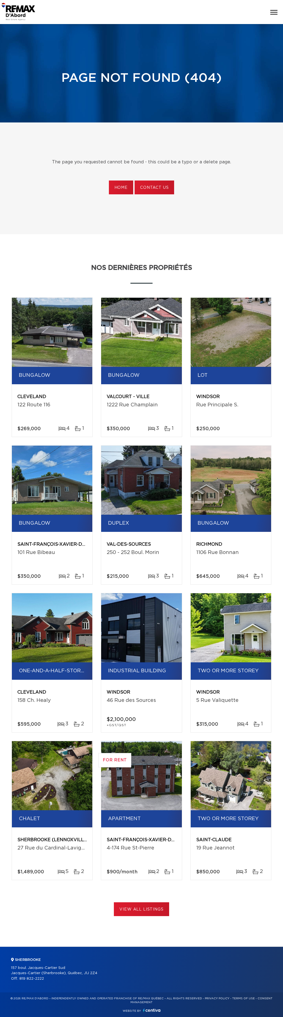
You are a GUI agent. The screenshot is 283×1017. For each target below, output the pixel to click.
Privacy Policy (217, 998)
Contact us (154, 188)
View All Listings (141, 909)
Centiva (152, 1010)
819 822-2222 (31, 979)
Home (121, 188)
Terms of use (243, 998)
